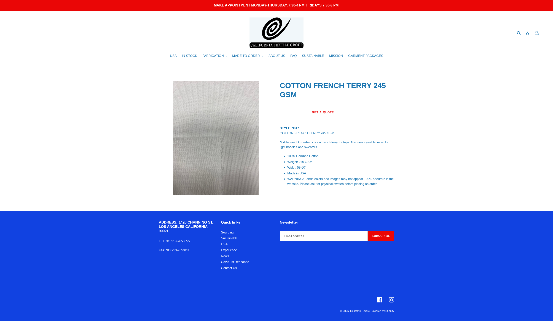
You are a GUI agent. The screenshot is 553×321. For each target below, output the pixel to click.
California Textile (360, 311)
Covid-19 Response (235, 262)
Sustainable (229, 238)
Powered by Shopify (382, 311)
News (225, 256)
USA (224, 244)
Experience (229, 250)
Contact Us (229, 268)
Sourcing (227, 232)
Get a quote (323, 112)
